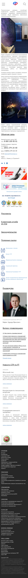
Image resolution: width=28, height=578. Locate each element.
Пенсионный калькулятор (7, 512)
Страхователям (5, 487)
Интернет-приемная (7, 528)
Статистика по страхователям (8, 506)
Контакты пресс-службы (7, 540)
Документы (6, 213)
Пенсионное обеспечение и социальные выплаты (13, 516)
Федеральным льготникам (7, 477)
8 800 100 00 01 (10, 141)
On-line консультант (6, 530)
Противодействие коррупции (8, 466)
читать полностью (7, 383)
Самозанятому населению (7, 491)
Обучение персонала (6, 463)
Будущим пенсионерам (7, 475)
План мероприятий (6, 547)
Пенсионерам (4, 474)
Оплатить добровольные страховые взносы (12, 519)
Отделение (4, 450)
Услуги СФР (4, 509)
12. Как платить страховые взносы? (12, 333)
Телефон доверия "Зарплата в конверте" (11, 465)
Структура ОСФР (5, 456)
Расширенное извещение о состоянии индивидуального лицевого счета (10, 514)
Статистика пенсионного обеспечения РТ (11, 504)
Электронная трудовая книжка (14, 191)
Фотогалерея (4, 550)
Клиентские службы (6, 457)
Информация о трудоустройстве (9, 462)
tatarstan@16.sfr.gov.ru (10, 154)
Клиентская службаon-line (9, 222)
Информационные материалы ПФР (10, 553)
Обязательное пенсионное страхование (11, 518)
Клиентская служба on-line (7, 531)
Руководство (8, 288)
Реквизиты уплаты (5, 492)
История (3, 453)
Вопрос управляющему (13, 328)
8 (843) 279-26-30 (10, 151)
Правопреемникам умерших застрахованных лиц (13, 483)
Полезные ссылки (8, 240)
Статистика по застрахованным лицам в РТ (11, 501)
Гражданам (4, 472)
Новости (3, 543)
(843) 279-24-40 (10, 147)
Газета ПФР (4, 554)
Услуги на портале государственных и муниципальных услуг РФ (10, 523)
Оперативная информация (7, 503)
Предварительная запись (7, 533)
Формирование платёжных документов (11, 521)
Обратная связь (8, 134)
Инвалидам (4, 479)
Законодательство (9, 232)
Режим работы (4, 459)
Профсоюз (3, 460)
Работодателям (5, 489)
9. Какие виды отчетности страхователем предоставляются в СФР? (14, 354)
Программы (4, 495)
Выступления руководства (7, 548)
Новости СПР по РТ (11, 364)
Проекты (3, 468)
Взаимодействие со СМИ (7, 542)
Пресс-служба (5, 538)
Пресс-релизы (4, 545)
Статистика (4, 499)
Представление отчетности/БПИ (9, 494)
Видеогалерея (4, 551)
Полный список (7, 358)
